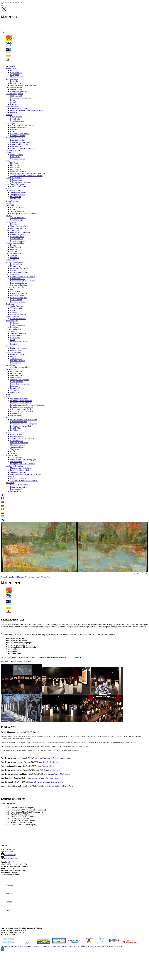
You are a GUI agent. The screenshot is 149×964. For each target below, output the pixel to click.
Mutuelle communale (18, 171)
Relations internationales (15, 253)
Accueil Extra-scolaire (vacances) (22, 148)
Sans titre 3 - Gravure (51, 762)
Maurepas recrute (88, 946)
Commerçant (10, 476)
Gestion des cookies (8, 946)
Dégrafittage (14, 327)
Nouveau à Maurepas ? (18, 478)
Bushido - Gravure (49, 766)
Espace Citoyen (16, 434)
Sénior (8, 432)
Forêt (12, 289)
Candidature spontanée (18, 92)
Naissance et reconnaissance (20, 98)
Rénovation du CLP (17, 279)
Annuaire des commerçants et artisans (24, 481)
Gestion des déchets (17, 325)
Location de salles (16, 489)
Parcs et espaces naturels (15, 287)
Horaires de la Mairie (18, 207)
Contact (13, 209)
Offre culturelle (11, 331)
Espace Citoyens (12, 201)
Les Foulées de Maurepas (19, 384)
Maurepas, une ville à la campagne (23, 460)
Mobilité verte (15, 199)
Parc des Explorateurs (18, 302)
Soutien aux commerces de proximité (23, 85)
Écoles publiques (16, 155)
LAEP (12, 131)
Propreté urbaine (12, 321)
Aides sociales (11, 68)
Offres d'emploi (16, 89)
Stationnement (15, 197)
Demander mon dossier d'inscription (23, 420)
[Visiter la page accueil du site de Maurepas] (17, 27)
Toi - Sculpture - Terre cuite (50, 770)
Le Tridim (14, 430)
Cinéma (13, 451)
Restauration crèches (17, 136)
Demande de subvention (19, 485)
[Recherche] (2, 32)
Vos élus (9, 216)
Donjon (13, 357)
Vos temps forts (11, 369)
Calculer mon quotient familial (21, 409)
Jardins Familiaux (16, 306)
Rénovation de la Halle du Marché (23, 281)
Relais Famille (15, 413)
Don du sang (15, 167)
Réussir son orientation (18, 422)
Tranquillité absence (17, 184)
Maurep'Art (14, 392)
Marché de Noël (16, 375)
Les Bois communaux (18, 296)
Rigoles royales (16, 363)
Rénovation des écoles (18, 283)
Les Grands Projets (13, 274)
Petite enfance (11, 123)
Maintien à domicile (17, 445)
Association (10, 483)
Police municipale (16, 180)
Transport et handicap (18, 472)
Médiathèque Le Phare (18, 342)
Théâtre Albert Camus (18, 333)
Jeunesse (9, 115)
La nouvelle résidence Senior (21, 268)
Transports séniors (17, 447)
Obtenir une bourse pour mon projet (23, 424)
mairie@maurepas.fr (12, 858)
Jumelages (14, 256)
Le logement (14, 75)
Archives (13, 251)
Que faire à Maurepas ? (17, 577)
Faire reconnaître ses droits (20, 470)
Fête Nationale (15, 373)
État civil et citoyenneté (14, 94)
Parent (8, 396)
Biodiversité (10, 304)
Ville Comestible (16, 308)
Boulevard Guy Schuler (19, 272)
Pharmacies (14, 165)
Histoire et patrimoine (13, 352)
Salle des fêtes (15, 491)
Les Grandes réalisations (15, 262)
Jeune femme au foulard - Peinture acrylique (54, 758)
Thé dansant (14, 449)
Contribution (65, 946)
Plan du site (109, 946)
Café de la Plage (16, 335)
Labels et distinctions (18, 228)
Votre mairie (10, 205)
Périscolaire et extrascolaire (15, 138)
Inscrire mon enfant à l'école (20, 403)
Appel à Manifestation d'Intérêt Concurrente (26, 176)
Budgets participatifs (17, 241)
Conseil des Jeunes (17, 121)
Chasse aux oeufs (16, 382)
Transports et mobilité (13, 190)
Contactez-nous (76, 946)
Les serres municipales (18, 298)
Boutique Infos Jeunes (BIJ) (20, 426)
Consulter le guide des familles (21, 411)
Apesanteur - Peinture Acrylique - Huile (44, 778)
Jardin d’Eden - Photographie (59, 774)
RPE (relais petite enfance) (20, 134)
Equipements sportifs (18, 348)
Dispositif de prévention (19, 443)
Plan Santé (14, 163)
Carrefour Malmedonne (18, 285)
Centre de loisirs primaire (19, 144)
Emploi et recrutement (14, 87)
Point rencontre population (20, 232)
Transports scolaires (17, 195)
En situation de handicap (15, 466)
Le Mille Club (15, 119)
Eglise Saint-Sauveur (18, 354)
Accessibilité (100, 946)
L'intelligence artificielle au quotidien (23, 214)
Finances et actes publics (15, 243)
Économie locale (12, 79)
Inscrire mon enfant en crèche (21, 401)
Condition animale (12, 317)
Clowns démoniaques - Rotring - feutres (48, 782)
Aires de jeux (15, 291)
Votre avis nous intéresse (19, 226)
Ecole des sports (16, 350)
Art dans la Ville (16, 359)
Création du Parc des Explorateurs (22, 277)
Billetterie (13, 344)
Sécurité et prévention (14, 178)
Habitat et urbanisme (13, 106)
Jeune (8, 418)
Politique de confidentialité (50, 946)
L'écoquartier (15, 266)
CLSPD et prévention (18, 186)
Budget (13, 245)
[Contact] (8, 56)
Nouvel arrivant (11, 455)
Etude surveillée (16, 146)
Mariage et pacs (16, 96)
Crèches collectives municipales (22, 125)
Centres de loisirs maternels (20, 142)
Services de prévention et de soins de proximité (27, 174)
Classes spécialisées (17, 159)
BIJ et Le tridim (16, 117)
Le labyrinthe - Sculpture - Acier (61, 786)
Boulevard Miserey (17, 264)
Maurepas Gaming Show (19, 380)
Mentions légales (34, 946)
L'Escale (13, 129)
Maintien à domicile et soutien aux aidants (25, 474)
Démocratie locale (12, 230)
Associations (10, 365)
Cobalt (12, 340)
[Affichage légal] (8, 62)
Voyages (13, 453)
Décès (12, 100)
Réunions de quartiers (18, 235)
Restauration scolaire (17, 140)
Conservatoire (15, 338)
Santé (8, 161)
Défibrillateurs (15, 169)
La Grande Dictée (16, 371)
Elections (13, 224)
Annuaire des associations (19, 367)
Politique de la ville (13, 150)
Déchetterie (14, 323)
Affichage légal (21, 946)
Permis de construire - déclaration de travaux (26, 110)
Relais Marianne (16, 73)
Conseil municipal (17, 220)
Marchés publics (16, 247)
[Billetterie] (8, 52)
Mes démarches (16, 415)
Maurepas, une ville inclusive (21, 468)
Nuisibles (13, 312)
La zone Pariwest (16, 83)
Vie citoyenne (11, 222)
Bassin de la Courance (18, 293)
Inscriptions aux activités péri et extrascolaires (27, 405)
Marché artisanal (16, 378)
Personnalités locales (17, 361)
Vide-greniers (15, 390)
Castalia (13, 270)
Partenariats (14, 258)
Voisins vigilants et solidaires (20, 182)
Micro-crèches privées (18, 127)
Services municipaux (17, 211)
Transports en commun (18, 192)
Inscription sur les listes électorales (22, 464)
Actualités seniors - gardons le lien (22, 439)
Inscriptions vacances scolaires (21, 407)
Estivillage (14, 386)
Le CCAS (14, 71)
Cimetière (13, 102)
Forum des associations (18, 487)
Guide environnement (18, 314)
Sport (8, 346)
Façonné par (118, 946)
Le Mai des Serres (17, 388)
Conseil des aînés (16, 239)
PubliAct (13, 113)
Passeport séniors (16, 436)
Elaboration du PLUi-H (19, 108)
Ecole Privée (15, 157)
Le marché (14, 81)
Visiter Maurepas (16, 457)
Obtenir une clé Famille (18, 399)
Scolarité (9, 153)
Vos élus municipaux (17, 218)
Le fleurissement (16, 300)
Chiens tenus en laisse (18, 319)
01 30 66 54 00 (9, 855)
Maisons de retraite (17, 77)
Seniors (8, 188)
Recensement (15, 104)
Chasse (12, 310)
